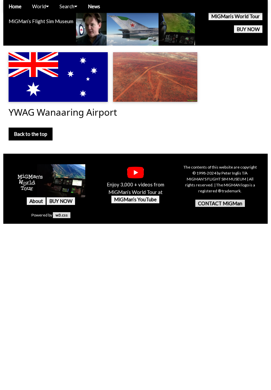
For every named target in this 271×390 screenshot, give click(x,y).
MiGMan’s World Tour (235, 16)
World (39, 6)
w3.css (62, 215)
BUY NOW (248, 29)
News (94, 6)
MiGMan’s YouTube (135, 199)
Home (15, 6)
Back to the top (30, 134)
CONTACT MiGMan (220, 203)
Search (66, 6)
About (36, 201)
